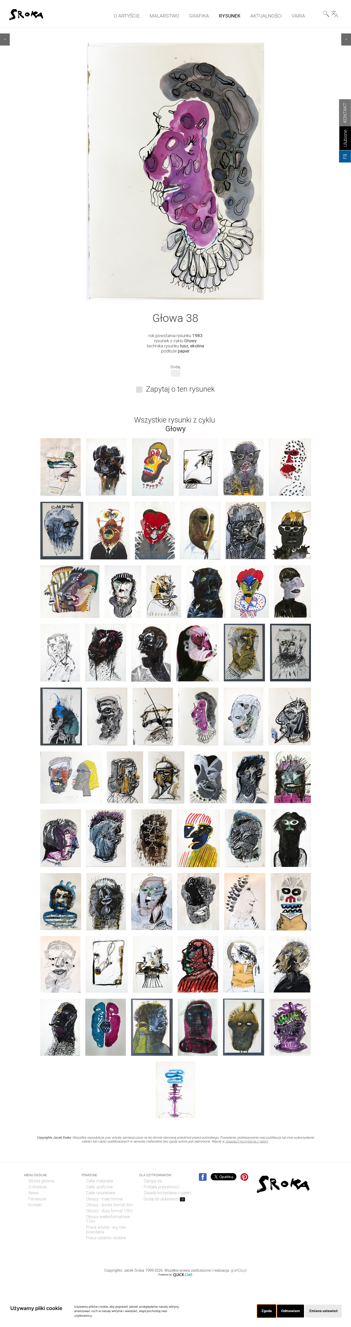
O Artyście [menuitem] (38, 1187)
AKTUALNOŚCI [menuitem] (266, 16)
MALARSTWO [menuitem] (164, 16)
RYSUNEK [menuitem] (230, 16)
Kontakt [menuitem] (35, 1205)
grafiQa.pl (238, 1270)
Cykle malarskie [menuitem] (99, 1181)
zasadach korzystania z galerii (246, 1141)
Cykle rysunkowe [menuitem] (100, 1193)
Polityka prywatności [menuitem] (161, 1187)
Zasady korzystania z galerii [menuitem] (167, 1193)
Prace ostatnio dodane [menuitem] (106, 1238)
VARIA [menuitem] (298, 16)
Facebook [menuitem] (37, 1199)
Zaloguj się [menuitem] (153, 1181)
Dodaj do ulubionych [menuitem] (163, 1199)
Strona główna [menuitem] (41, 1181)
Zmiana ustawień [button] (323, 1311)
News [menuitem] (34, 1193)
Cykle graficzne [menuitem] (99, 1187)
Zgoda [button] (266, 1311)
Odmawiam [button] (290, 1311)
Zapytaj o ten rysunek (180, 389)
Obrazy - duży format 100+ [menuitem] (109, 1211)
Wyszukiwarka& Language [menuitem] (330, 15)
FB (345, 156)
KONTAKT (345, 113)
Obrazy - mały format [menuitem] (104, 1199)
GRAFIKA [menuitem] (199, 16)
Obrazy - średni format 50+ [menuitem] (109, 1205)
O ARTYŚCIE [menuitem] (127, 16)
